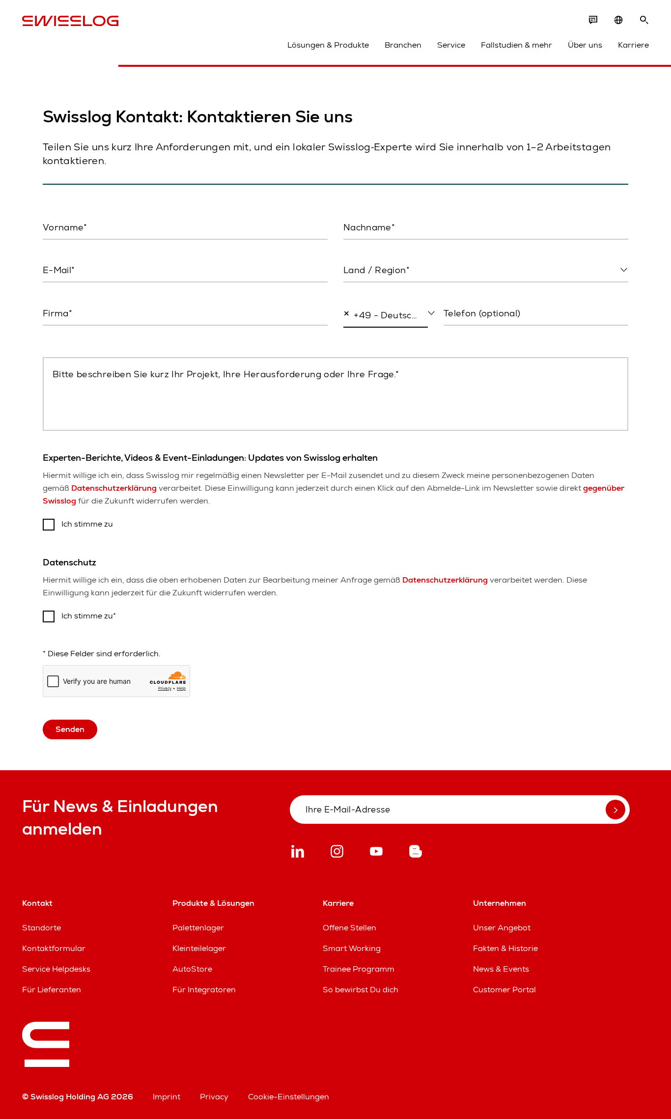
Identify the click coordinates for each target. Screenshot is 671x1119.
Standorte (41, 928)
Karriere (633, 45)
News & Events (501, 969)
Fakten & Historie (505, 948)
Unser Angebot (502, 928)
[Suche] (644, 20)
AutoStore (192, 969)
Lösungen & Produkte (328, 45)
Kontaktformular (53, 948)
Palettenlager (198, 928)
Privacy (214, 1096)
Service (451, 45)
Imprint (166, 1096)
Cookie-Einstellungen (288, 1096)
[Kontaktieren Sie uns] (593, 20)
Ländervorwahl (367, 336)
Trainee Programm (358, 969)
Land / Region (367, 291)
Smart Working (352, 948)
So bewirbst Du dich (360, 989)
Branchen (403, 45)
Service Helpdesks (56, 969)
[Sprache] (618, 20)
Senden (70, 729)
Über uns (585, 45)
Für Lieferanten (51, 989)
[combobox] (485, 270)
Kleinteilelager (199, 948)
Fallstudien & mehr (516, 45)
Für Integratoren (204, 989)
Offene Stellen (349, 928)
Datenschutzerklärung (114, 488)
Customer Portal (504, 989)
